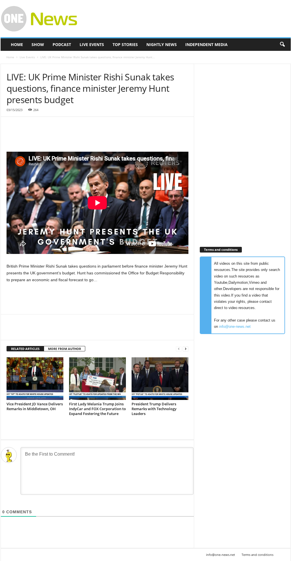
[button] (282, 44)
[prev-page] (179, 349)
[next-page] (185, 349)
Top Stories (125, 44)
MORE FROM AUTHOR (64, 349)
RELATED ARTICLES (25, 349)
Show (38, 44)
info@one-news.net (235, 326)
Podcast (62, 44)
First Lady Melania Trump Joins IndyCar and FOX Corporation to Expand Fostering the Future (97, 408)
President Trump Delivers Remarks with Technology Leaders (154, 408)
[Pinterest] (38, 331)
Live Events (92, 44)
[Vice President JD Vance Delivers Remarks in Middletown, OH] (35, 378)
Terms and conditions (257, 554)
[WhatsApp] (51, 331)
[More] (65, 331)
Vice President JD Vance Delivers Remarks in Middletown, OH (35, 406)
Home (17, 44)
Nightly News (161, 44)
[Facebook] (12, 331)
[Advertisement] (187, 19)
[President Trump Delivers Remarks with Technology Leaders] (160, 378)
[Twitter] (25, 331)
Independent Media (206, 44)
